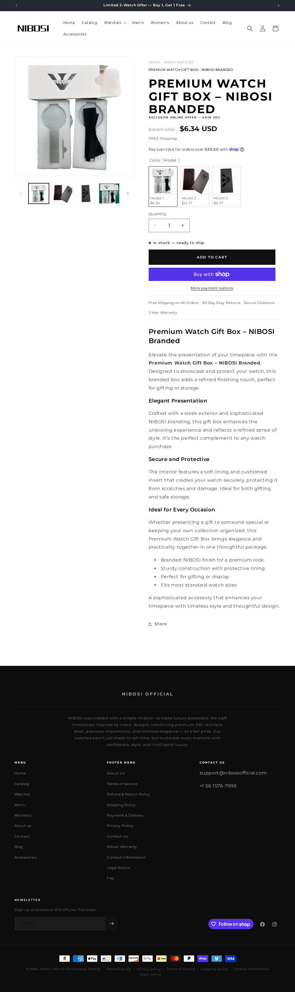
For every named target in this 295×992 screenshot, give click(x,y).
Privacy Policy (120, 825)
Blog (18, 846)
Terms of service (181, 969)
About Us (115, 773)
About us (22, 825)
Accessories (25, 857)
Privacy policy (149, 969)
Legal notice (150, 974)
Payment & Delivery (125, 815)
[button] (115, 23)
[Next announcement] (278, 5)
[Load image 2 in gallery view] (62, 193)
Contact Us (117, 836)
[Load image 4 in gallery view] (109, 193)
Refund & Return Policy (128, 794)
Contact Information (126, 857)
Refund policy (119, 969)
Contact (21, 836)
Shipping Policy (121, 805)
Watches (22, 794)
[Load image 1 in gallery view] (39, 193)
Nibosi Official (52, 969)
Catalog (21, 784)
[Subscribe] (111, 923)
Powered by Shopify (83, 969)
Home (154, 62)
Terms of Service (122, 784)
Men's (19, 805)
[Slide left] (20, 193)
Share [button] (160, 623)
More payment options (212, 288)
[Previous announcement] (16, 5)
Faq (110, 878)
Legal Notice (118, 868)
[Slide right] (128, 193)
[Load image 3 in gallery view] (85, 193)
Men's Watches (179, 62)
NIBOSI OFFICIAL (147, 694)
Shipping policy (214, 969)
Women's (22, 815)
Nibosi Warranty (122, 846)
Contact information (251, 969)
